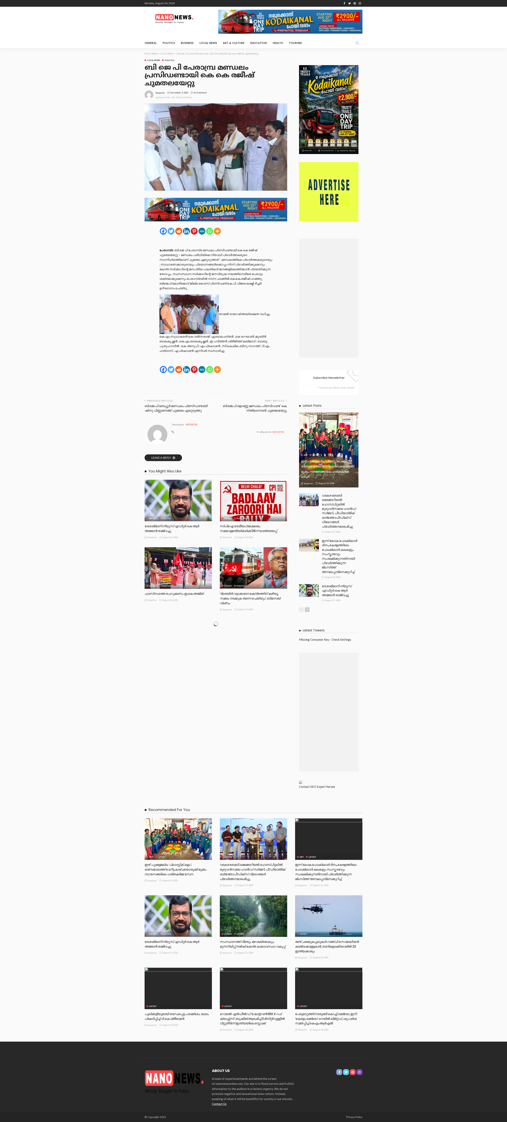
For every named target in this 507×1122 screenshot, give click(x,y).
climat (228, 934)
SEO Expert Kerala (322, 786)
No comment (200, 92)
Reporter (160, 92)
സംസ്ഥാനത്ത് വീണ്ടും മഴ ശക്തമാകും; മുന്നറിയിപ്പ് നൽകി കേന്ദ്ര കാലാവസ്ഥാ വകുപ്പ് (252, 944)
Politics (169, 43)
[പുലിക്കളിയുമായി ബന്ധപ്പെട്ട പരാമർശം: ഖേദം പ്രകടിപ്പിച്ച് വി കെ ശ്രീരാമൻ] (178, 988)
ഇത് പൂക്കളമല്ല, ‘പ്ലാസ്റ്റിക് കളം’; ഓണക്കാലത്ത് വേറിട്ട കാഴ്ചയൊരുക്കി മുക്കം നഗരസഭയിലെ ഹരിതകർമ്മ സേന (176, 869)
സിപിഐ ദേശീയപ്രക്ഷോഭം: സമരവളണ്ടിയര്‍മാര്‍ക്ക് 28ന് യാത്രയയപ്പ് (248, 528)
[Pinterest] (194, 231)
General (151, 43)
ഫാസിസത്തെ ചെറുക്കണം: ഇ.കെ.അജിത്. (174, 593)
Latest (153, 518)
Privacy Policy (354, 1117)
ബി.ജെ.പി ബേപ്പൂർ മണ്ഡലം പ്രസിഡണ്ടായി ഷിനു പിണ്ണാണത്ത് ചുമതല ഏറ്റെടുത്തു (176, 408)
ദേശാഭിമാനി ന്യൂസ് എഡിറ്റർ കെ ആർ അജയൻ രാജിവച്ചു (337, 590)
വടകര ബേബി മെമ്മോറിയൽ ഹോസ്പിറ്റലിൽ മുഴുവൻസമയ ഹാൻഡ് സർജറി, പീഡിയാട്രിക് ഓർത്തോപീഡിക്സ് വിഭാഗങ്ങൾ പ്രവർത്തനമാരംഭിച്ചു (339, 511)
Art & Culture (233, 43)
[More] (217, 231)
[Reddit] (178, 231)
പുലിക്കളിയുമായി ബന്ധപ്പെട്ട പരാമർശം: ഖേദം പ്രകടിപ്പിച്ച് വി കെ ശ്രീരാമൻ (177, 1016)
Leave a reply (162, 457)
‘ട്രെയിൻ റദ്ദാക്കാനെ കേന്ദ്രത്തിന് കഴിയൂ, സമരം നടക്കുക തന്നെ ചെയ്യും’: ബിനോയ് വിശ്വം (250, 598)
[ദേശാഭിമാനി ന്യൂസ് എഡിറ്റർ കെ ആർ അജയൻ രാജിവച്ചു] (178, 500)
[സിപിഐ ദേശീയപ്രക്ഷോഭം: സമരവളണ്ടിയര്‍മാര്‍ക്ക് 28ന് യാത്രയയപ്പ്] (253, 500)
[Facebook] (163, 231)
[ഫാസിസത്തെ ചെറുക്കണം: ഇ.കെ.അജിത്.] (178, 568)
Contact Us (219, 1104)
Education (258, 43)
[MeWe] (201, 231)
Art (306, 455)
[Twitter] (171, 231)
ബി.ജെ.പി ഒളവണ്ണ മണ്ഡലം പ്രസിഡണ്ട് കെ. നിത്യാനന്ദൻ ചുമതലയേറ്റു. (255, 408)
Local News (208, 43)
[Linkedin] (186, 231)
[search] (357, 43)
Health (278, 43)
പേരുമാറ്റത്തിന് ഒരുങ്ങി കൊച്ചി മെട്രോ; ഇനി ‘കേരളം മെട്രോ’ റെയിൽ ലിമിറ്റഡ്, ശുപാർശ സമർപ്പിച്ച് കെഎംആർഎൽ (326, 1019)
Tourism (295, 43)
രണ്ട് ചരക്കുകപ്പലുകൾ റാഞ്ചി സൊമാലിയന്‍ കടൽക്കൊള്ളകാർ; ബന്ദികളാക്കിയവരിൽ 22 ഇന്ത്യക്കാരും (327, 946)
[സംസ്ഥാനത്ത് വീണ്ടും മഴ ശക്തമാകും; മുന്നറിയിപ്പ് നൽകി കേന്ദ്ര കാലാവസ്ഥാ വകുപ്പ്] (253, 916)
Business (187, 43)
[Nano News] (174, 1081)
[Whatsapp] (209, 231)
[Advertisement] (328, 298)
